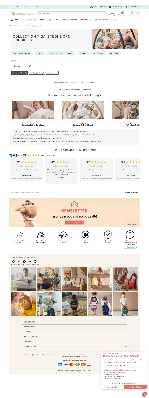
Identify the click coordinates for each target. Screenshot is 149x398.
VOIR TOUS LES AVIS (131, 193)
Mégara (79, 372)
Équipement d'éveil (55, 53)
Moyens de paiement (48, 354)
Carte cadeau (28, 354)
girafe (22, 135)
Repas (87, 141)
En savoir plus (112, 387)
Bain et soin (114, 53)
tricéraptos (49, 135)
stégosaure (35, 135)
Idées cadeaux (45, 20)
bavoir (53, 138)
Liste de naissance (69, 20)
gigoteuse (46, 138)
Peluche (40, 53)
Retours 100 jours (117, 7)
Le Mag (113, 20)
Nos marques (86, 20)
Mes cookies (83, 356)
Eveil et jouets (96, 141)
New (56, 20)
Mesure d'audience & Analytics (114, 376)
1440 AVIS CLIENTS (48, 155)
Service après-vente (74, 354)
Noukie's (57, 131)
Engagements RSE (133, 7)
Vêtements (51, 73)
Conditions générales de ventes (70, 356)
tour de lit (39, 138)
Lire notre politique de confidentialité (114, 365)
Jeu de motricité (98, 53)
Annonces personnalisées (113, 378)
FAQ (82, 354)
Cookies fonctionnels (111, 374)
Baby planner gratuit (99, 7)
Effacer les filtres (18, 73)
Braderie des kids (29, 20)
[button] (144, 394)
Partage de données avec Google (115, 372)
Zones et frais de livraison (61, 354)
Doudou (71, 53)
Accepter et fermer (135, 387)
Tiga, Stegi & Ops (35, 73)
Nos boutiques (101, 20)
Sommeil (83, 53)
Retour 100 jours (37, 354)
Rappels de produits (90, 354)
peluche (58, 138)
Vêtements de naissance (22, 53)
